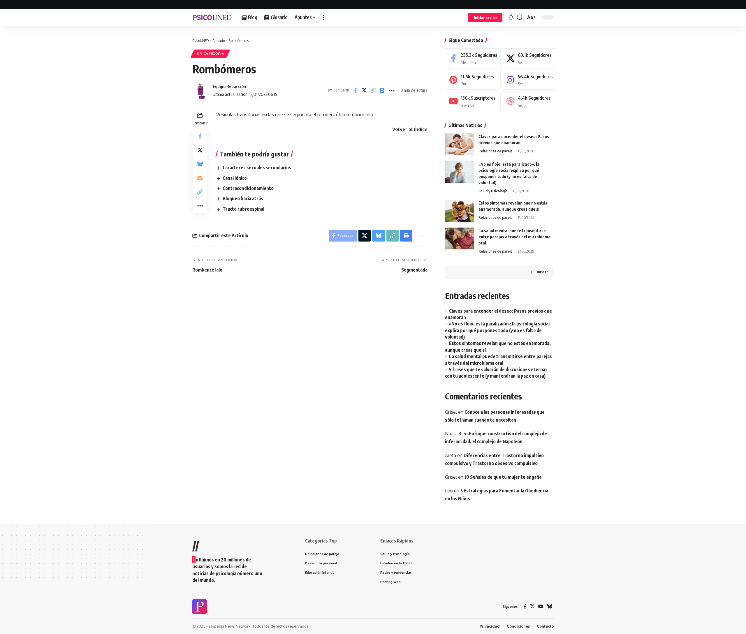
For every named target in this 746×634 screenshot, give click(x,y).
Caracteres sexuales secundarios (257, 167)
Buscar (542, 272)
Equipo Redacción (229, 86)
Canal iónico (235, 178)
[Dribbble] (529, 101)
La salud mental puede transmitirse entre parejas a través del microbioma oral (514, 236)
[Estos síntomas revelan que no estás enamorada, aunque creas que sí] (459, 211)
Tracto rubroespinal (243, 209)
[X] (529, 58)
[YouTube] (541, 606)
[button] (323, 17)
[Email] (200, 178)
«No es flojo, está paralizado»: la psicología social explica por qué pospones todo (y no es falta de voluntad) (497, 330)
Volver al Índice (409, 129)
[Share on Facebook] (355, 90)
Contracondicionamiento (248, 188)
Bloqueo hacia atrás (243, 198)
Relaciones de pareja (495, 151)
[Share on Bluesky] (200, 164)
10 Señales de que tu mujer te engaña (503, 477)
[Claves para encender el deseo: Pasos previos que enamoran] (459, 144)
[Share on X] (364, 90)
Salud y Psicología (493, 191)
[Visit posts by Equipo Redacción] (201, 90)
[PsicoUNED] (212, 17)
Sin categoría (210, 53)
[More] (391, 90)
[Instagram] (529, 80)
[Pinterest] (473, 80)
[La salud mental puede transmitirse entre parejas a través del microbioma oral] (459, 238)
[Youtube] (473, 101)
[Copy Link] (373, 90)
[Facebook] (473, 58)
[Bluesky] (550, 606)
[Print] (382, 90)
